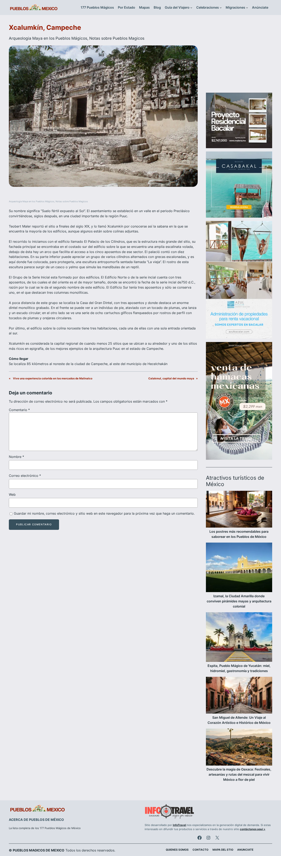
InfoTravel (179, 825)
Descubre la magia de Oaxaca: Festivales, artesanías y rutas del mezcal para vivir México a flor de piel (239, 774)
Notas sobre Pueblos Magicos (116, 38)
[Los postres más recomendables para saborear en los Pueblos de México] (239, 510)
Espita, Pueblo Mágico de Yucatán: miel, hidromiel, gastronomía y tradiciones (239, 668)
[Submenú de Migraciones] (247, 8)
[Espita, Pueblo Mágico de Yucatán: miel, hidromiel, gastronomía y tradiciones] (239, 637)
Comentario (19, 410)
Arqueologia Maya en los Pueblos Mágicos (48, 38)
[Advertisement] (239, 56)
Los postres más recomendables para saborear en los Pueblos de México (238, 534)
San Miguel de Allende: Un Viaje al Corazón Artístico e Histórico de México (239, 720)
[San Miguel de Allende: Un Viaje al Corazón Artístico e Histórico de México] (239, 696)
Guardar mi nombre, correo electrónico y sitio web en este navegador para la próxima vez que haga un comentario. (104, 513)
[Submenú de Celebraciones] (221, 8)
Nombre (16, 457)
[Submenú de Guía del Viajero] (191, 8)
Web (12, 494)
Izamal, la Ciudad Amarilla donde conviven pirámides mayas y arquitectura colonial (239, 601)
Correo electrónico (25, 476)
